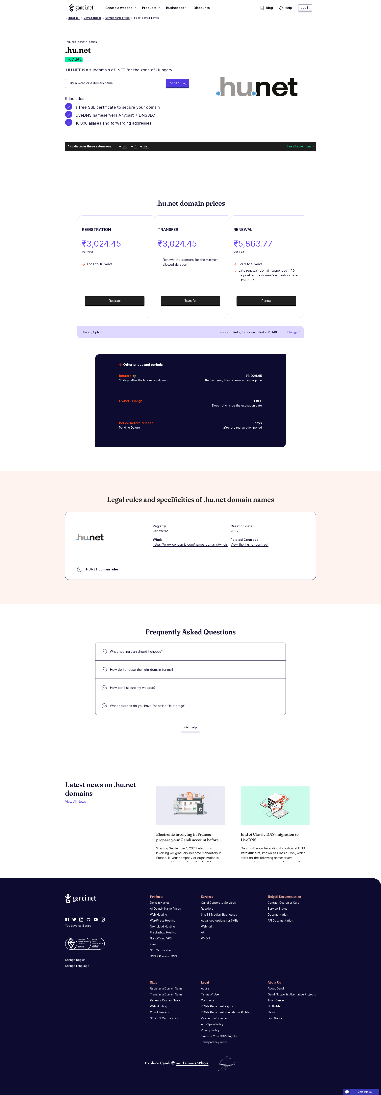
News (271, 1012)
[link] (67, 920)
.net (146, 146)
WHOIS (205, 938)
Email (153, 944)
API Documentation (280, 920)
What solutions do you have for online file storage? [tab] (148, 706)
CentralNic (160, 531)
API (203, 932)
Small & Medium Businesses (219, 914)
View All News (75, 802)
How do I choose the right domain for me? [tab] (141, 670)
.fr (135, 146)
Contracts (207, 1000)
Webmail (206, 926)
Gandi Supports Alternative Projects (292, 994)
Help (288, 8)
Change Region (75, 959)
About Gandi (276, 988)
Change (292, 332)
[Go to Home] (81, 8)
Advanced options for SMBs (219, 920)
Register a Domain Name (166, 988)
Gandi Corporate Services (218, 902)
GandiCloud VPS (161, 938)
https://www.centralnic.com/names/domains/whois (190, 544)
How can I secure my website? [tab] (132, 688)
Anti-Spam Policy (212, 1024)
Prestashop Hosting (163, 932)
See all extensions (299, 146)
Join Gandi (275, 1018)
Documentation (278, 914)
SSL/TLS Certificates (164, 1018)
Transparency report (215, 1042)
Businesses (175, 8)
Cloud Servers (159, 1012)
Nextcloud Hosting (162, 926)
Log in (305, 8)
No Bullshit (275, 1006)
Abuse (205, 988)
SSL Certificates (161, 950)
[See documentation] (134, 375)
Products (149, 8)
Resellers (207, 908)
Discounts (202, 8)
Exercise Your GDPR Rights (219, 1036)
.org (124, 146)
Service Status (277, 908)
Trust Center (276, 1000)
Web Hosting (158, 914)
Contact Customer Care (283, 902)
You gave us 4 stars (78, 925)
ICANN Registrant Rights (217, 1006)
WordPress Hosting (162, 920)
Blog (269, 8)
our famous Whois (192, 1062)
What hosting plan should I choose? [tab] (136, 652)
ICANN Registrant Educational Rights (225, 1012)
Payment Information (215, 1018)
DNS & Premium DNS (163, 956)
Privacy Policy (210, 1030)
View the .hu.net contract (249, 544)
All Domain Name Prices (165, 908)
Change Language (77, 965)
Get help (190, 727)
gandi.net (74, 17)
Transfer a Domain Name (166, 994)
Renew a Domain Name (165, 1000)
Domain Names (92, 17)
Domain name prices (117, 17)
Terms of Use (210, 994)
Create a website (119, 8)
